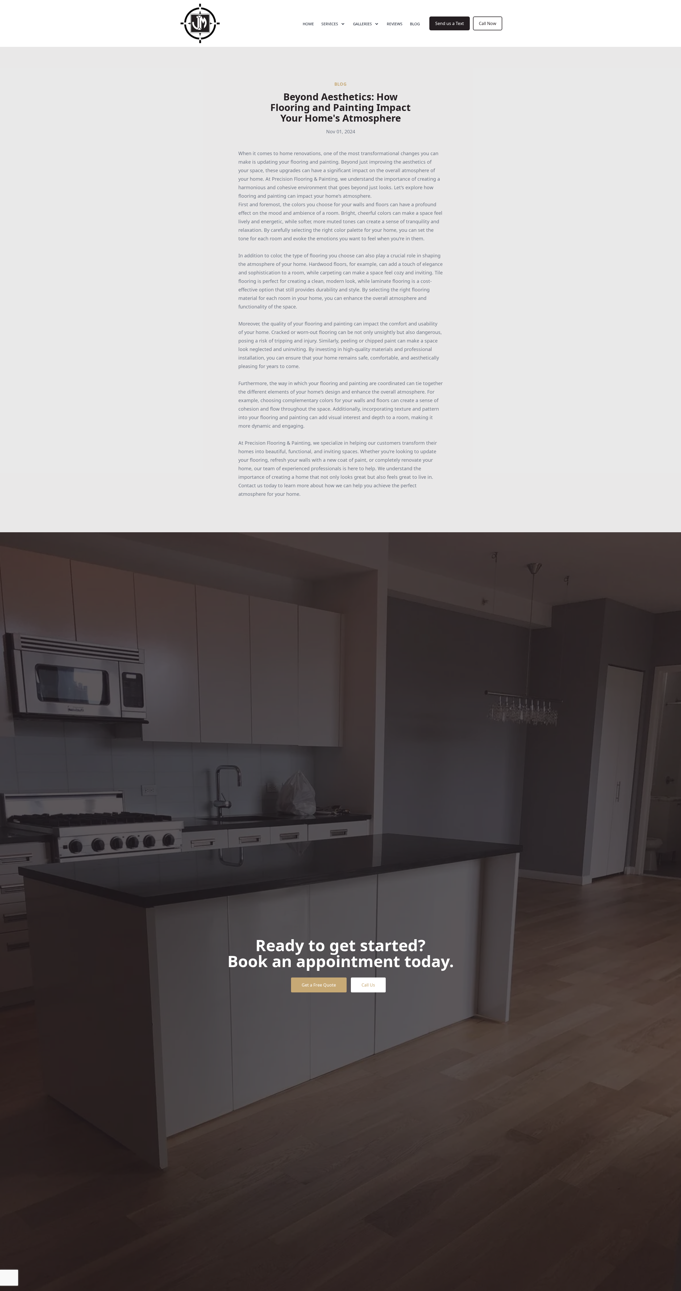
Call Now (487, 23)
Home (308, 23)
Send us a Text (449, 23)
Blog (415, 23)
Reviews (394, 23)
